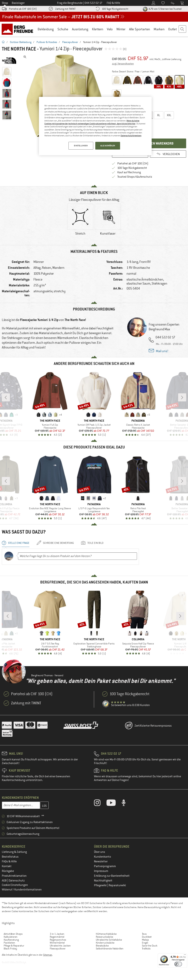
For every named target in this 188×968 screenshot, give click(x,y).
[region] (95, 126)
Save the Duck (149, 945)
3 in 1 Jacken (57, 933)
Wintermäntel (57, 942)
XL (158, 115)
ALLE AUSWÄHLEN (107, 145)
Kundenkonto (102, 857)
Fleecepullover (70, 42)
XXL (169, 115)
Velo (110, 29)
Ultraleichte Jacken (60, 945)
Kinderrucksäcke (105, 942)
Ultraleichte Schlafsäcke (109, 939)
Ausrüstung (80, 29)
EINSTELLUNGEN (81, 145)
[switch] (178, 964)
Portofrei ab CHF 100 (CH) (23, 8)
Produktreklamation (14, 876)
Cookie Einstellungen (15, 885)
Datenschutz (17, 880)
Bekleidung (46, 29)
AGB (4, 880)
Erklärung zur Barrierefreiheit (112, 876)
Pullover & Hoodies (47, 42)
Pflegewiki (100, 885)
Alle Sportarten (139, 29)
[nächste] (182, 397)
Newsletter (101, 861)
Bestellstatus (10, 857)
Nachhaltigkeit (103, 880)
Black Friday (10, 948)
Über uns (99, 852)
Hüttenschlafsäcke (106, 933)
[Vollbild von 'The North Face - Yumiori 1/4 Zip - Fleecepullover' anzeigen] (25, 57)
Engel (145, 942)
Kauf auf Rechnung (129, 172)
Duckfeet (147, 936)
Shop (5, 3)
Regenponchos (58, 939)
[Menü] (185, 955)
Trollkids (146, 948)
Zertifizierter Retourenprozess (153, 726)
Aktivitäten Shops (13, 933)
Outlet (172, 29)
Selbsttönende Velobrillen (109, 948)
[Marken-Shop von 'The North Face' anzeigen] (10, 60)
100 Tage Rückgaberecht (115, 8)
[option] (64, 96)
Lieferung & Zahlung (14, 852)
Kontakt (7, 866)
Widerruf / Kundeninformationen (22, 889)
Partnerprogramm (105, 866)
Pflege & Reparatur (14, 945)
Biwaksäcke (102, 945)
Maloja (145, 939)
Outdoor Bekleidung (20, 42)
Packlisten (9, 942)
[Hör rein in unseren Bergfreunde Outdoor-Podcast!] (126, 803)
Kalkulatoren (10, 936)
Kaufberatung (11, 939)
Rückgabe (8, 871)
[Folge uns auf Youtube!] (113, 803)
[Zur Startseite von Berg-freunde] (19, 29)
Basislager (18, 3)
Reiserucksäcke (104, 936)
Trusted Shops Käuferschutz (134, 177)
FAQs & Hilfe (9, 861)
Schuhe (62, 29)
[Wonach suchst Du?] (182, 29)
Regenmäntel (57, 936)
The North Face (19, 49)
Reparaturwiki (117, 885)
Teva (144, 933)
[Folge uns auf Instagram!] (100, 803)
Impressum (101, 871)
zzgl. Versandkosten (123, 63)
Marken (159, 29)
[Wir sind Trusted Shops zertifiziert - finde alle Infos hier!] (106, 704)
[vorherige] (6, 397)
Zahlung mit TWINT (65, 8)
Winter (120, 29)
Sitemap (47, 954)
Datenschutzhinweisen (131, 135)
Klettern (97, 29)
